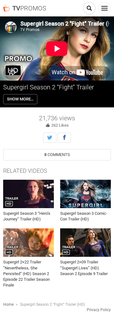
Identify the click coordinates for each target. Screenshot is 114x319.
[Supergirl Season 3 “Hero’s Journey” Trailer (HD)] (28, 194)
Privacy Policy (99, 310)
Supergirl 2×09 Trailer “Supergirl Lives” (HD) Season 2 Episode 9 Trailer (84, 268)
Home (8, 304)
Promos (29, 8)
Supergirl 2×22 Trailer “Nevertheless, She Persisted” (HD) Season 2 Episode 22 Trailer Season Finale (26, 273)
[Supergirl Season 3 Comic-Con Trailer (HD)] (85, 194)
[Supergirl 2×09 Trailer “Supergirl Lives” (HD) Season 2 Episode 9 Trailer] (85, 242)
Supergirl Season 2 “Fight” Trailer (48, 87)
